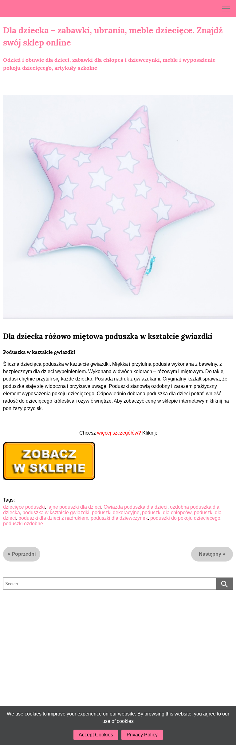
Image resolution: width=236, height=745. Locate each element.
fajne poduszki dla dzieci (74, 507)
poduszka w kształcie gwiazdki (55, 512)
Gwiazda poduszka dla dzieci (135, 507)
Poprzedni (24, 554)
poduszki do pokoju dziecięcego (185, 518)
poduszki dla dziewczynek (119, 518)
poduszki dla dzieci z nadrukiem (53, 518)
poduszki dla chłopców (166, 512)
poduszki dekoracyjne (116, 512)
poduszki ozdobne (23, 523)
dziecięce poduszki (24, 507)
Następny (210, 554)
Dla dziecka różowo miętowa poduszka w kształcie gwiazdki (107, 336)
